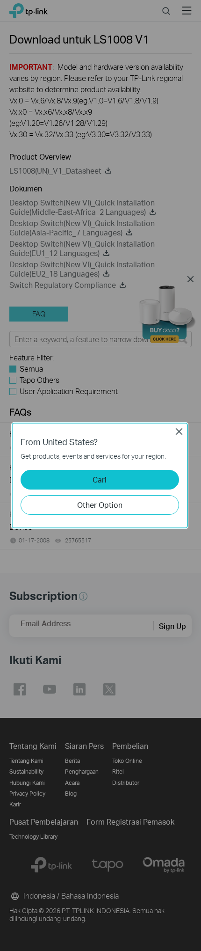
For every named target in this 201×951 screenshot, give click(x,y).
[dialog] (100, 475)
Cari (100, 479)
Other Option (99, 505)
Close (179, 431)
